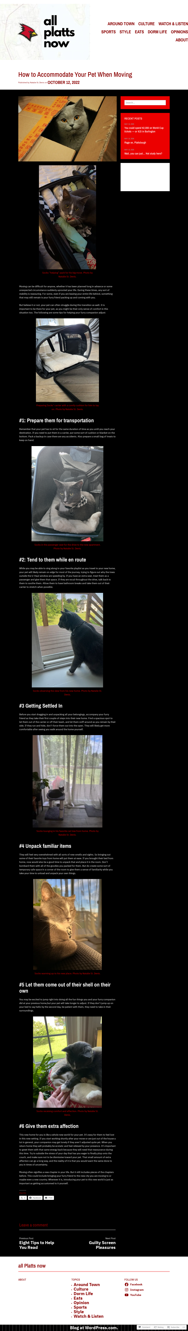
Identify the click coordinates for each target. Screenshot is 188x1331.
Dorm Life (83, 1293)
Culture (81, 1289)
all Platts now (32, 1265)
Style (79, 1311)
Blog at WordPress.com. (94, 1327)
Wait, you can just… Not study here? (143, 153)
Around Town (87, 1284)
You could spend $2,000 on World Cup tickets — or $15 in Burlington (144, 129)
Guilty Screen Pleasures (102, 1245)
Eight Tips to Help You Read (36, 1245)
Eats (78, 1298)
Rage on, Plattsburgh (135, 142)
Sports (80, 1307)
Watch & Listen (88, 1316)
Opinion (81, 1302)
